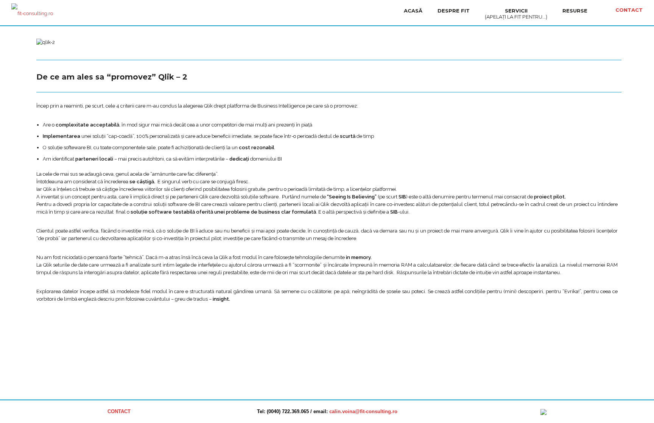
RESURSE (574, 11)
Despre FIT (454, 11)
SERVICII (516, 14)
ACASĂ (413, 11)
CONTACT (629, 10)
